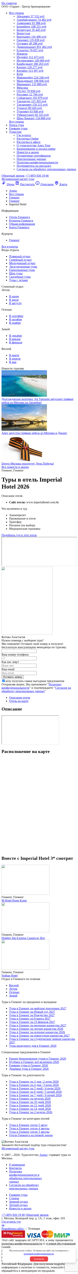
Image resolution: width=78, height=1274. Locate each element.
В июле (14, 299)
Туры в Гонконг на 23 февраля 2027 (32, 1022)
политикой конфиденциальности (39, 1253)
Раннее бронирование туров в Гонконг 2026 (37, 1058)
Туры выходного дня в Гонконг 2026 (32, 1045)
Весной (14, 985)
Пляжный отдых (19, 256)
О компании (17, 1164)
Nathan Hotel (10, 975)
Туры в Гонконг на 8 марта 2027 (30, 1018)
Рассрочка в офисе (29, 142)
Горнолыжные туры (22, 270)
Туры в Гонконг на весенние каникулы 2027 (37, 1025)
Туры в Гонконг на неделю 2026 (30, 1098)
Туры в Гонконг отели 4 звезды (29, 1128)
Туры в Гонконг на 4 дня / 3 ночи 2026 (34, 1085)
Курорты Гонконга (21, 220)
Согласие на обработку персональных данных (46, 169)
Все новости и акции (15, 467)
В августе (15, 303)
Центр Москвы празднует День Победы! (28, 463)
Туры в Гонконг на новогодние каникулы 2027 (39, 1035)
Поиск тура (16, 125)
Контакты (15, 1168)
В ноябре (15, 322)
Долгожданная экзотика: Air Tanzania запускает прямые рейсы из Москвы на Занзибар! (37, 400)
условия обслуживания (61, 1243)
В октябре (15, 319)
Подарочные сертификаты (34, 155)
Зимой (13, 995)
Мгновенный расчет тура (18, 1148)
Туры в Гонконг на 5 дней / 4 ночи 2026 (34, 1088)
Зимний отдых (18, 1201)
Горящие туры (18, 128)
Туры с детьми (18, 280)
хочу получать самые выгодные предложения (34, 681)
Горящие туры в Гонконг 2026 (28, 1065)
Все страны (16, 13)
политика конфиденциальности (22, 1243)
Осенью (14, 992)
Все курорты (10, 246)
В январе (15, 339)
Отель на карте (18, 701)
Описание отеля (19, 697)
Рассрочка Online (28, 138)
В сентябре (16, 316)
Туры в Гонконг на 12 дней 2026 (30, 1105)
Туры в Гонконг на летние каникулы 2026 (36, 1028)
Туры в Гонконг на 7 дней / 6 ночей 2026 (35, 1095)
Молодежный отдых (22, 263)
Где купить (24, 135)
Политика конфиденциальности (37, 162)
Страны (14, 1198)
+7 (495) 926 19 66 (37, 175)
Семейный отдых (20, 259)
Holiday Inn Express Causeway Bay (23, 938)
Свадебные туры (20, 276)
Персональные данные (31, 159)
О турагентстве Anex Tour (33, 145)
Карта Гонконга (19, 227)
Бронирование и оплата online (36, 148)
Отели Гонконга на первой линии (31, 1135)
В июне (14, 296)
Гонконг (14, 240)
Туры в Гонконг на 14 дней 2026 (30, 1108)
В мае (12, 362)
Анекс (43, 1154)
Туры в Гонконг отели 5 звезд (28, 1125)
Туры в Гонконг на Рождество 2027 (32, 1015)
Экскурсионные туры (23, 266)
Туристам (15, 131)
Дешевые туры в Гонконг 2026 (29, 1068)
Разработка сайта (12, 1228)
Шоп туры (16, 273)
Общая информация (22, 224)
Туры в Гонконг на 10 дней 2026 (30, 1102)
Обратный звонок (37, 1214)
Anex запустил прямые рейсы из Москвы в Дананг (34, 433)
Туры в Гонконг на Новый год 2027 (32, 1011)
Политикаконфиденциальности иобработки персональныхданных (25, 1176)
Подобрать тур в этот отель (19, 535)
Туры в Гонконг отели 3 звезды (29, 1131)
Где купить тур (11, 1221)
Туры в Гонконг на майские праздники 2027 (37, 1008)
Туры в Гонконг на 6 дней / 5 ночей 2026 (35, 1091)
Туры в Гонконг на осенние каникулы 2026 (37, 1032)
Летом (13, 988)
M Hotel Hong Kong (14, 900)
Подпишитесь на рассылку (34, 165)
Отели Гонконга (19, 217)
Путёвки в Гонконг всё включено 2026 (34, 1062)
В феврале (15, 342)
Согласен (39, 1259)
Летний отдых (18, 1205)
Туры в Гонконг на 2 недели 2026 (30, 1112)
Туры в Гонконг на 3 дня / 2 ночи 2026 (34, 1081)
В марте (14, 355)
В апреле (15, 358)
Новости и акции (28, 152)
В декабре (15, 335)
